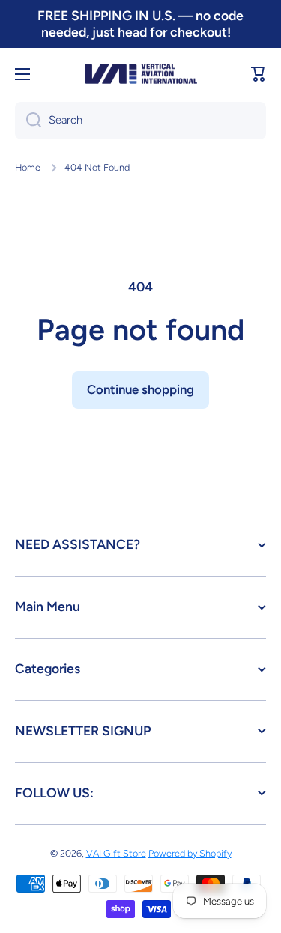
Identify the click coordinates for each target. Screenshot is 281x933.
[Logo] (141, 74)
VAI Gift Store (116, 853)
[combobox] (140, 120)
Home (27, 167)
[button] (258, 74)
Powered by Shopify (190, 853)
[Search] (28, 120)
